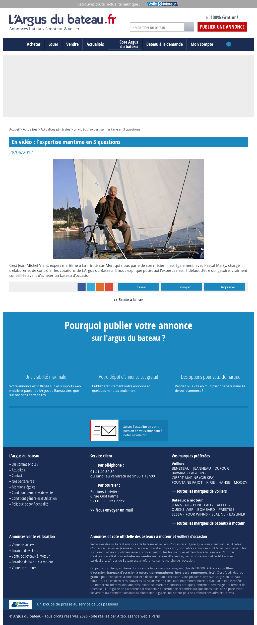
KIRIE (210, 482)
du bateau (128, 44)
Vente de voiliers (23, 545)
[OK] (189, 27)
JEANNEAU (202, 468)
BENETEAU (180, 468)
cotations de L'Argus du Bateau (86, 270)
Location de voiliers (25, 550)
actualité (217, 581)
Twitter (91, 287)
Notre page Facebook (191, 18)
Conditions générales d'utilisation (34, 498)
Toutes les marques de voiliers (202, 491)
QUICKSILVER (183, 509)
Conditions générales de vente (32, 492)
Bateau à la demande (164, 44)
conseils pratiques (182, 585)
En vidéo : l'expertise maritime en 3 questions (107, 129)
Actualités (95, 44)
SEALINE (218, 514)
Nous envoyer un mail (114, 510)
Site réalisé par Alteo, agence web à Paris (125, 616)
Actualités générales (55, 129)
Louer (53, 44)
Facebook (82, 287)
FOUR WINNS (197, 514)
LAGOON (196, 473)
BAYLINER (237, 514)
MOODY (240, 482)
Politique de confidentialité (30, 504)
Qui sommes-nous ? (25, 464)
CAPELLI (221, 505)
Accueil (14, 129)
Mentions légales (23, 487)
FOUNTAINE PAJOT (187, 482)
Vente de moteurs (24, 567)
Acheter (33, 44)
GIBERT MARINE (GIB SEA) (193, 477)
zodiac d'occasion (165, 548)
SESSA (177, 514)
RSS (100, 287)
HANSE (224, 482)
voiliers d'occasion (171, 544)
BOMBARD (206, 509)
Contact (17, 475)
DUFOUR (222, 468)
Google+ (109, 287)
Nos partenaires (23, 481)
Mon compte (202, 44)
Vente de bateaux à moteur (31, 556)
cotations (170, 568)
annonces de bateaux (139, 544)
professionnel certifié (208, 556)
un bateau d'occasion (72, 275)
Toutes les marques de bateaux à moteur (211, 523)
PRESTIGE (226, 509)
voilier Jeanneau (122, 548)
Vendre (72, 44)
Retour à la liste (131, 299)
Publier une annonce (222, 27)
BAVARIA (178, 473)
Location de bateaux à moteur (32, 562)
